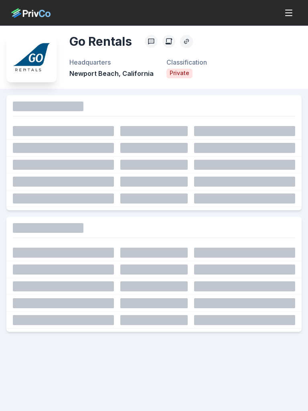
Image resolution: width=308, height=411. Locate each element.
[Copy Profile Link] (186, 41)
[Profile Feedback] (151, 41)
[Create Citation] (168, 41)
